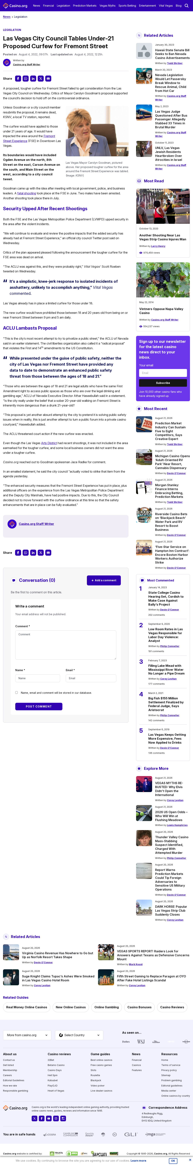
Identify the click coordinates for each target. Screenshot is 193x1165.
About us (10, 1054)
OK (173, 1160)
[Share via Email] (48, 79)
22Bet (51, 1060)
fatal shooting (26, 193)
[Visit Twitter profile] (34, 1118)
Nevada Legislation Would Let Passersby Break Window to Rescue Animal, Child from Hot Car (170, 82)
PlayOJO (52, 1085)
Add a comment (103, 580)
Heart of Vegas (56, 1090)
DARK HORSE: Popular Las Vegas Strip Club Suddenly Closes (171, 910)
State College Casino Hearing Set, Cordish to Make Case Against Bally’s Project (166, 598)
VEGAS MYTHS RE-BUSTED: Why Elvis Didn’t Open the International (169, 789)
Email (70, 670)
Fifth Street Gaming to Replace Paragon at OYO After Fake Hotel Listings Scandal (151, 978)
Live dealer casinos (101, 1090)
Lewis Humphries (177, 825)
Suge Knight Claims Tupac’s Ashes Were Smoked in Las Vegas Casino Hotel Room (58, 978)
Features (137, 1070)
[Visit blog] (63, 1118)
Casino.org (160, 1153)
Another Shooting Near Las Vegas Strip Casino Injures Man (162, 237)
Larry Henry (158, 246)
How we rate (10, 1085)
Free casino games (101, 1065)
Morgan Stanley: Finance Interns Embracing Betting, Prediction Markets (169, 491)
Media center (168, 1090)
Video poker (97, 1085)
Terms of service (170, 1065)
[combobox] (27, 1035)
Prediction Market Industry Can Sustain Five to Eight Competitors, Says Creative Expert (170, 431)
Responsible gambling (15, 1090)
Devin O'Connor (176, 473)
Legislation (63, 5)
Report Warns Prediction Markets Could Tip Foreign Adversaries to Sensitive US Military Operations (170, 879)
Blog (179, 5)
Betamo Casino (56, 1065)
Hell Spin (52, 1075)
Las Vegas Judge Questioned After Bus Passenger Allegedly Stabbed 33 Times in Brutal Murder (171, 119)
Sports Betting (127, 5)
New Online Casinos (71, 1007)
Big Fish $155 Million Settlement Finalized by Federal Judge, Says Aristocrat (166, 704)
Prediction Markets (84, 5)
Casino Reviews (172, 1007)
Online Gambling (106, 1007)
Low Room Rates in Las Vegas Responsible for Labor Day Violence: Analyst (165, 635)
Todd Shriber (175, 63)
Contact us (9, 1060)
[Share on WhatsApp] (26, 79)
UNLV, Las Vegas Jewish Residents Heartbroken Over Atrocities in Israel (168, 153)
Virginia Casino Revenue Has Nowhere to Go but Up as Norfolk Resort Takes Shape (57, 955)
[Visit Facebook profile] (41, 1118)
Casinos (136, 1065)
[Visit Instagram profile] (56, 1118)
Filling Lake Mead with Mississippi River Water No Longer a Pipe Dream (166, 669)
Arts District (49, 443)
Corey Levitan (168, 678)
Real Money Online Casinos (26, 1007)
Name (20, 670)
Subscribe (163, 382)
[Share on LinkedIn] (33, 79)
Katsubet (53, 1080)
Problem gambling (171, 1080)
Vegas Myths (108, 5)
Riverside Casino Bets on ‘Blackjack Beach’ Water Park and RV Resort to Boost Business (171, 522)
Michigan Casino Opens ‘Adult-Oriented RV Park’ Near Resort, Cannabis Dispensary (172, 462)
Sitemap (166, 1075)
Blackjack (96, 1080)
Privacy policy (169, 1070)
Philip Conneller (169, 646)
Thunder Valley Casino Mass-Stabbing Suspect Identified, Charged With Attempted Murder (171, 845)
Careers (7, 1075)
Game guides (100, 1054)
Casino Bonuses (139, 1007)
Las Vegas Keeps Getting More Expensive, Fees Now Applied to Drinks (167, 738)
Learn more (138, 1160)
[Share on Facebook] (18, 79)
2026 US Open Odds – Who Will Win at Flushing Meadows (171, 816)
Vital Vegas (166, 5)
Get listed (8, 1065)
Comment (22, 626)
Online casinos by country (175, 1095)
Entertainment (147, 5)
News (36, 5)
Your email (146, 365)
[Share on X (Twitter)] (41, 79)
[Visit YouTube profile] (49, 1118)
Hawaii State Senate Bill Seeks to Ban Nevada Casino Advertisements (172, 54)
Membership (10, 1070)
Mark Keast (135, 964)
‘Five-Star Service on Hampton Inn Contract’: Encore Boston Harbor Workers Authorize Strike (172, 554)
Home (164, 1060)
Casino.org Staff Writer (26, 64)
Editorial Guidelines (13, 1080)
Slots (93, 1070)
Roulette (95, 1075)
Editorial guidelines (171, 1085)
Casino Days (55, 1070)
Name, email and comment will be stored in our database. (56, 692)
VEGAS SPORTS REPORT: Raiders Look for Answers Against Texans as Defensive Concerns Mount (153, 955)
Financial (48, 5)
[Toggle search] (186, 5)
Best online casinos (101, 1060)
